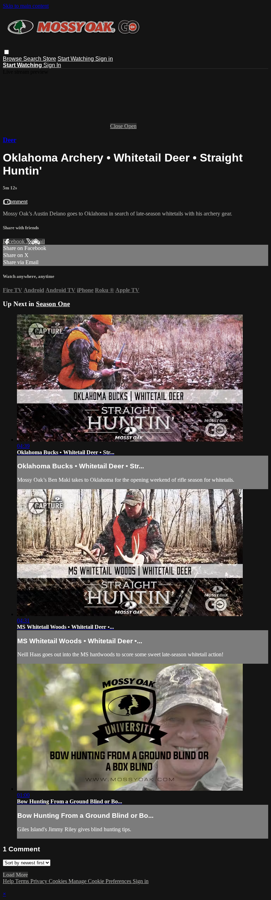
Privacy (39, 881)
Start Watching (76, 59)
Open (130, 126)
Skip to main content (26, 6)
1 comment (15, 202)
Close (117, 126)
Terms (22, 881)
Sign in (104, 59)
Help (9, 881)
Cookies (58, 881)
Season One (53, 304)
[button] (6, 52)
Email (38, 241)
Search (33, 59)
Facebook (14, 241)
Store (49, 59)
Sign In (52, 65)
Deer (9, 140)
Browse (13, 59)
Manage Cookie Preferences (100, 881)
